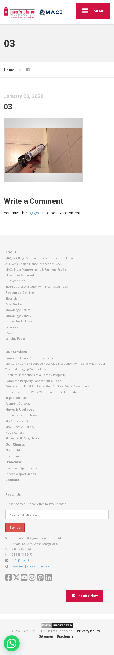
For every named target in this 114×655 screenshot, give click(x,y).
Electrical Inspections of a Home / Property (35, 375)
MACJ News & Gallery (19, 427)
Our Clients (15, 444)
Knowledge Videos (18, 316)
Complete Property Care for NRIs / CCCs (33, 381)
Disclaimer (66, 636)
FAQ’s (9, 333)
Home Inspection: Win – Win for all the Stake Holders (42, 392)
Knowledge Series (17, 310)
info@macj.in (21, 560)
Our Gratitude (15, 281)
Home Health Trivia (18, 321)
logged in (36, 212)
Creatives (11, 327)
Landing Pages (15, 338)
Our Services (16, 351)
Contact (12, 479)
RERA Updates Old (17, 421)
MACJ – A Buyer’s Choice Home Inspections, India (39, 258)
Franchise (13, 462)
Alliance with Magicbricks (22, 438)
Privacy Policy (88, 631)
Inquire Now (87, 596)
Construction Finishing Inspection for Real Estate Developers (47, 386)
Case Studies (14, 304)
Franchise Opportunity (21, 468)
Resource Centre (19, 292)
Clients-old (12, 450)
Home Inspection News (21, 415)
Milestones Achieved (19, 275)
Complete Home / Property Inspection (32, 358)
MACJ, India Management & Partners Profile (36, 269)
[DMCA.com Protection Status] (57, 625)
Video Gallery (14, 432)
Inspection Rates (16, 398)
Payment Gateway (17, 403)
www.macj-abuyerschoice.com (33, 566)
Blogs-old (11, 298)
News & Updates (19, 409)
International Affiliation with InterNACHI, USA (36, 286)
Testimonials (13, 456)
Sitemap (46, 636)
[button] (12, 643)
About (10, 252)
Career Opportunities (20, 474)
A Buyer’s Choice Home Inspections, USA (33, 264)
